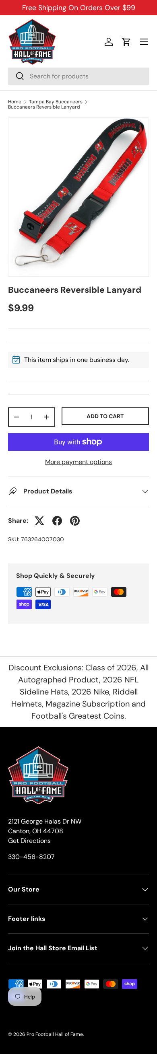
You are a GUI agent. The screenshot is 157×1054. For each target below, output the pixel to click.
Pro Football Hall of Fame (55, 1034)
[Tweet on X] (39, 521)
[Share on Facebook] (57, 521)
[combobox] (78, 76)
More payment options (78, 462)
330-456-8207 (31, 857)
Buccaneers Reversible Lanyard (44, 107)
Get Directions (29, 840)
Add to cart (105, 416)
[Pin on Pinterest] (75, 521)
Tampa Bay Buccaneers (56, 101)
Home (14, 101)
